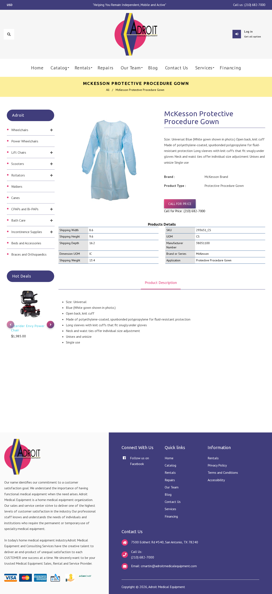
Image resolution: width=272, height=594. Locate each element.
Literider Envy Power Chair (28, 328)
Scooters (17, 164)
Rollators (18, 175)
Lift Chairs (18, 152)
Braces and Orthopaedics (29, 254)
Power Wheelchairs (24, 141)
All (107, 90)
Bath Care (18, 220)
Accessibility (216, 480)
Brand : (169, 177)
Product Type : (175, 185)
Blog (168, 494)
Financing (171, 516)
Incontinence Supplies (26, 232)
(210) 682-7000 (254, 5)
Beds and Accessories (26, 243)
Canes (15, 198)
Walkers (16, 186)
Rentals (170, 472)
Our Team (171, 487)
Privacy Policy (217, 465)
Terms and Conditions (223, 472)
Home (169, 458)
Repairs (170, 480)
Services (170, 509)
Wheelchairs (19, 130)
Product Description (161, 282)
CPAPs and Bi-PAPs (24, 209)
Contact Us (173, 502)
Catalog (170, 465)
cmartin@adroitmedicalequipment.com (169, 566)
